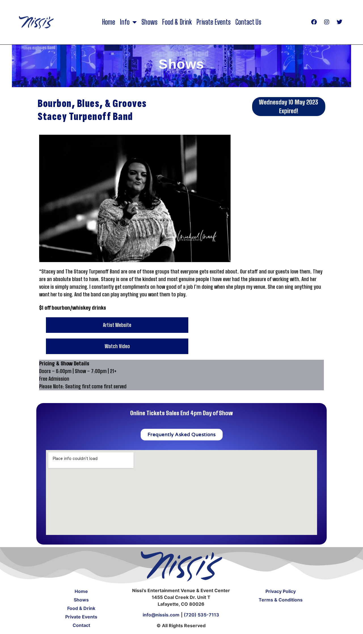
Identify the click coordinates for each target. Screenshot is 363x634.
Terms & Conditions (281, 600)
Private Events (214, 22)
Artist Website (117, 325)
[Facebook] (314, 22)
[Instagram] (326, 22)
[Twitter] (339, 22)
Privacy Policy (280, 591)
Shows (149, 22)
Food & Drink (177, 22)
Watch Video (117, 346)
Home (108, 22)
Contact (81, 625)
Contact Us (248, 22)
